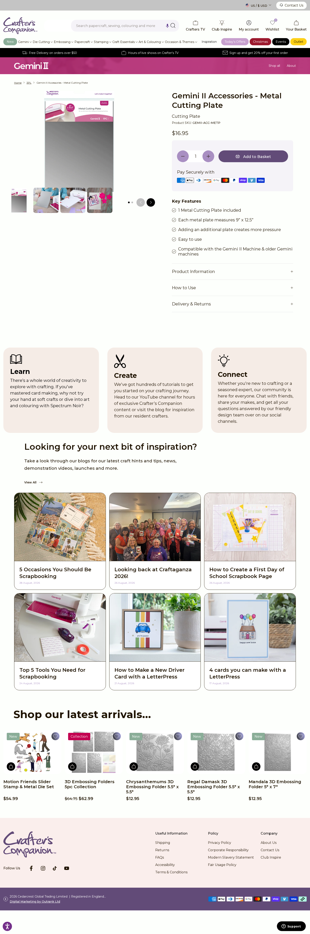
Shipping (162, 843)
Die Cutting (41, 42)
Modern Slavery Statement (231, 857)
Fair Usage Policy (222, 865)
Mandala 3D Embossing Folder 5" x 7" (275, 784)
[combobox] (125, 26)
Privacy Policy (219, 843)
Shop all (274, 66)
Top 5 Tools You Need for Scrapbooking (52, 673)
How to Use (184, 287)
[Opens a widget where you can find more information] (291, 926)
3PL (29, 82)
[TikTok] (54, 868)
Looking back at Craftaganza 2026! (153, 572)
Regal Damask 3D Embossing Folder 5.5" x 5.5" (213, 786)
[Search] (172, 25)
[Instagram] (43, 868)
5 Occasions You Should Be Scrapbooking (55, 572)
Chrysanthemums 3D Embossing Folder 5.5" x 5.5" (152, 786)
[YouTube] (66, 868)
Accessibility (165, 865)
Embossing (62, 42)
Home (18, 82)
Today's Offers (235, 42)
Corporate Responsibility (228, 850)
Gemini (23, 42)
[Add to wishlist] (55, 736)
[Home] (20, 25)
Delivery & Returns (191, 303)
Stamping (101, 42)
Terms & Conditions (171, 872)
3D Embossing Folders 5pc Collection (90, 784)
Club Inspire (271, 857)
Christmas (260, 42)
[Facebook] (31, 868)
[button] (167, 26)
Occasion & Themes (179, 42)
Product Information (193, 271)
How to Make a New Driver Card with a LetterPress (150, 673)
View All (30, 482)
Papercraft (82, 42)
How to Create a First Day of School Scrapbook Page (246, 572)
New (10, 42)
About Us (268, 843)
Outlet (298, 42)
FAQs (159, 857)
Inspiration (209, 42)
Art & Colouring (150, 42)
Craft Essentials (123, 42)
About (291, 66)
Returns (162, 850)
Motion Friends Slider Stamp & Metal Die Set (28, 784)
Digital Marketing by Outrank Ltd (35, 901)
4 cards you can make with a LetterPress (247, 673)
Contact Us (294, 5)
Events (281, 42)
